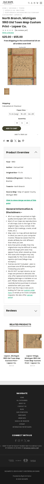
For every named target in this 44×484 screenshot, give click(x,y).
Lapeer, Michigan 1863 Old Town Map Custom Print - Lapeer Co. (11, 359)
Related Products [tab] (20, 324)
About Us (22, 403)
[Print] (11, 141)
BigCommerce (26, 476)
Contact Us (22, 406)
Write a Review (8, 33)
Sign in (17, 421)
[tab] (22, 152)
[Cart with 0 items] (37, 3)
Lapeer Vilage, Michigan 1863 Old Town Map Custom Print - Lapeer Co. (32, 359)
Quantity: (22, 119)
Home (22, 397)
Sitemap (22, 424)
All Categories (22, 400)
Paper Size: (22, 110)
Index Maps (22, 415)
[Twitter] (15, 141)
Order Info (22, 418)
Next (41, 339)
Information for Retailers (22, 427)
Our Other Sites (22, 412)
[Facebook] (4, 141)
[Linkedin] (19, 141)
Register (26, 421)
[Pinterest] (23, 141)
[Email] (8, 141)
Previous (2, 339)
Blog (22, 409)
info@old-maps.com (31, 448)
